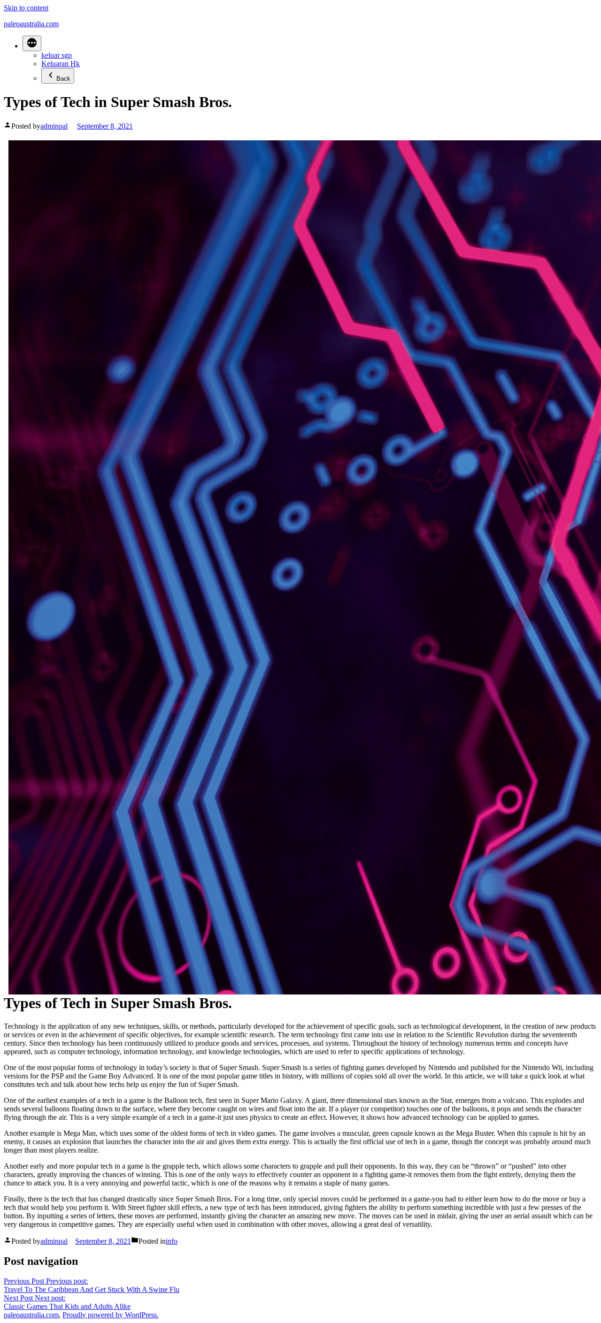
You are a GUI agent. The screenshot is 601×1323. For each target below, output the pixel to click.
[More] (32, 43)
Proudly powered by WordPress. (110, 1315)
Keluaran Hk (60, 64)
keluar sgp (56, 55)
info (171, 1241)
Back (63, 78)
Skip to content (26, 8)
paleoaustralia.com (31, 24)
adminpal (54, 126)
